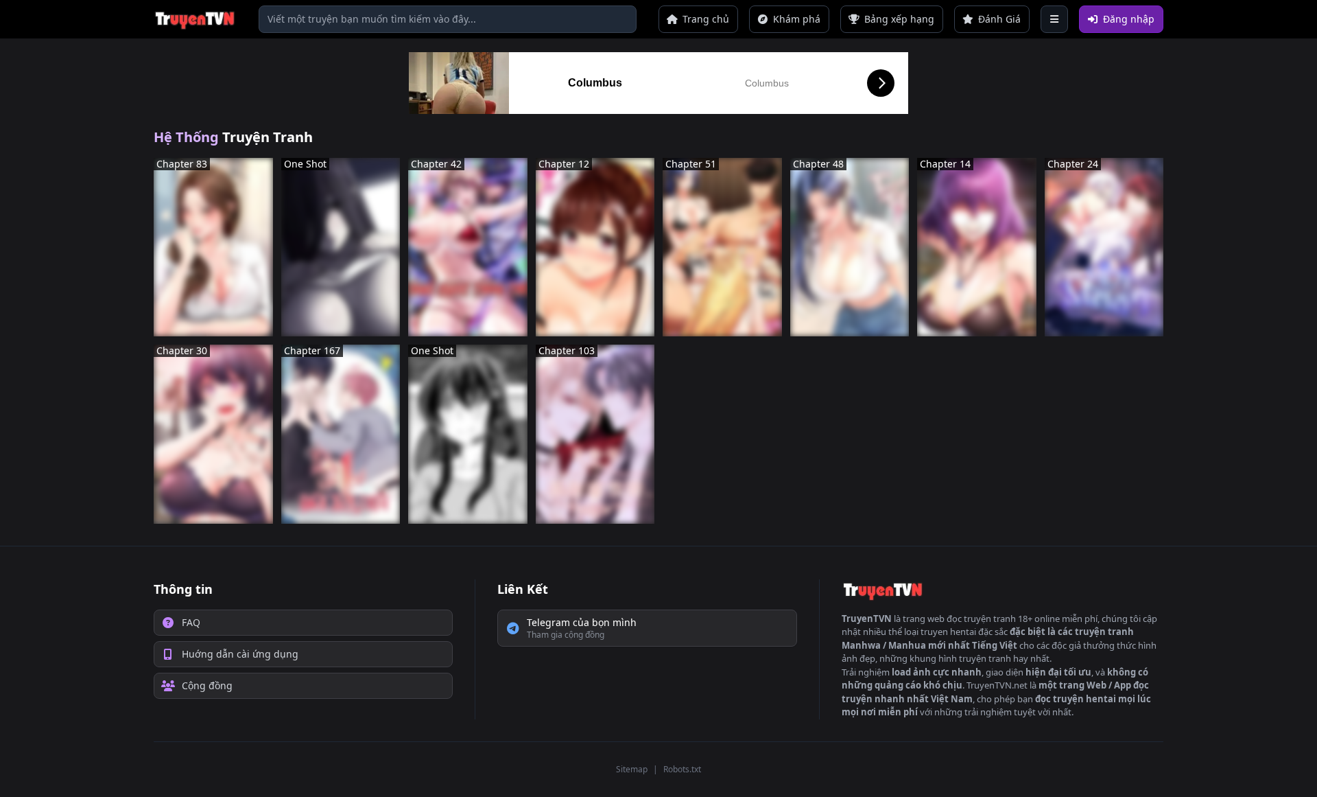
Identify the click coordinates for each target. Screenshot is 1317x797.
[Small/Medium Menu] (1054, 19)
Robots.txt (682, 769)
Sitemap (632, 769)
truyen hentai (948, 631)
